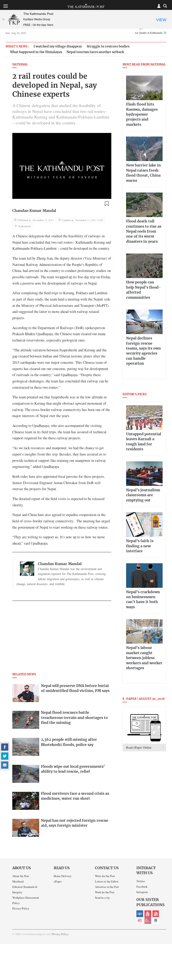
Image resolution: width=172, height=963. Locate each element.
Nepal (156, 913)
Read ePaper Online (138, 747)
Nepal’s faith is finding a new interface (139, 546)
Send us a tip (102, 898)
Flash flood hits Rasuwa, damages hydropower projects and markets (142, 114)
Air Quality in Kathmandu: (150, 32)
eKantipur (139, 913)
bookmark (106, 203)
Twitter (140, 881)
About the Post (20, 876)
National (20, 64)
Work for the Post (104, 892)
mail (4, 765)
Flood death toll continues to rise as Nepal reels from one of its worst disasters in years (143, 231)
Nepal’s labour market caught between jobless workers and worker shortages (144, 658)
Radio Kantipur (147, 920)
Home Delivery (62, 876)
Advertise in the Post (107, 887)
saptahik (147, 913)
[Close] (3, 19)
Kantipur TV (156, 920)
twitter (4, 756)
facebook (4, 747)
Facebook (141, 886)
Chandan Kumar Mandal (34, 211)
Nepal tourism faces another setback (95, 52)
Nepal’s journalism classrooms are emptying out (143, 495)
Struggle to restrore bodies (108, 46)
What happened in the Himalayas (36, 52)
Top (163, 928)
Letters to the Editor (106, 881)
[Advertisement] (61, 637)
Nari (139, 920)
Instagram (142, 892)
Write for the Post (105, 876)
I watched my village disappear (58, 46)
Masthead (18, 881)
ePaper (58, 881)
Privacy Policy (20, 908)
